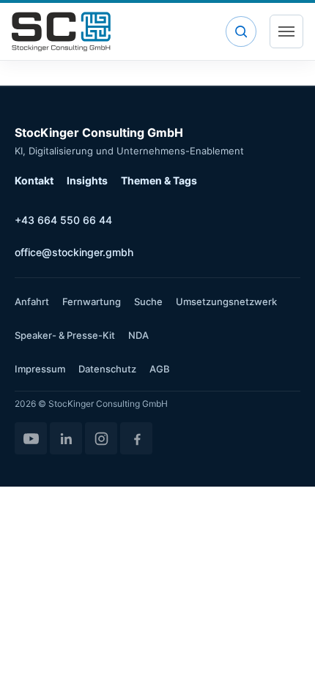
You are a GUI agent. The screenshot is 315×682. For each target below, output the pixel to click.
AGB (159, 369)
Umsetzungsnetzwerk (226, 301)
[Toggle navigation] (286, 31)
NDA (138, 335)
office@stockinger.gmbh (74, 252)
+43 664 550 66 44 (63, 220)
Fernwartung (91, 301)
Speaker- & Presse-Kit (65, 335)
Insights (87, 180)
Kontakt (34, 180)
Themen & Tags (159, 180)
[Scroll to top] (282, 649)
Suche (148, 301)
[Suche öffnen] (241, 31)
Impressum (40, 369)
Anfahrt (32, 301)
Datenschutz (107, 369)
